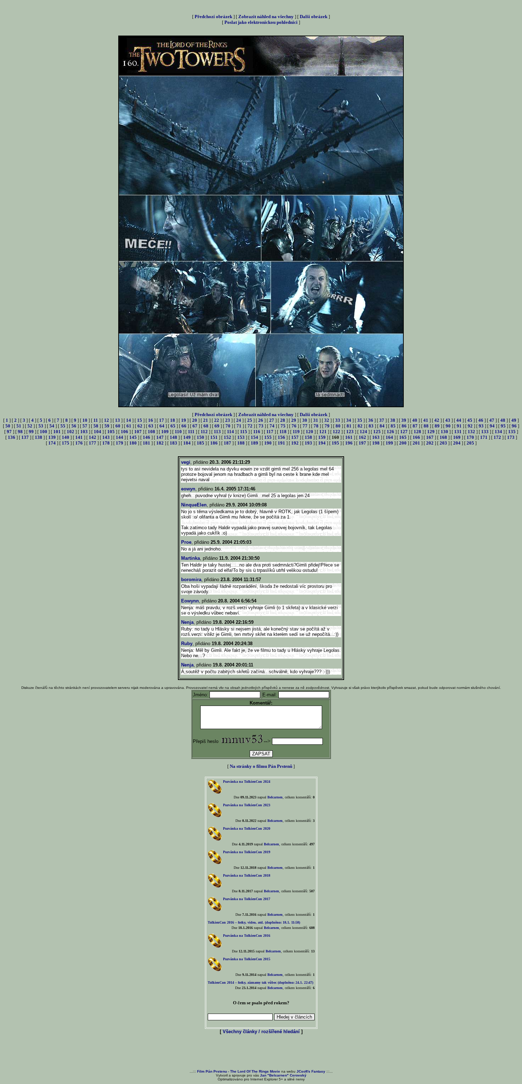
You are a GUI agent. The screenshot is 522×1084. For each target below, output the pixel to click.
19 (183, 420)
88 (426, 426)
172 (497, 437)
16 (150, 420)
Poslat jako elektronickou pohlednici (261, 22)
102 (70, 431)
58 (95, 426)
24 (238, 420)
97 (9, 431)
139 (52, 437)
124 (363, 431)
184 (187, 443)
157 (295, 437)
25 (249, 420)
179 (119, 443)
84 (382, 426)
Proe (186, 542)
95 (503, 426)
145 (133, 437)
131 (458, 431)
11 (95, 420)
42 (436, 420)
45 (469, 420)
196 (349, 443)
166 (416, 437)
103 (84, 431)
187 (227, 443)
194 (322, 443)
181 (146, 443)
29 (293, 420)
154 (254, 437)
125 (377, 431)
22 (216, 420)
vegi (185, 462)
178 (106, 443)
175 (65, 443)
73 (261, 426)
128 (417, 431)
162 (362, 437)
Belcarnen (275, 797)
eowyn (188, 488)
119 (296, 431)
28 (282, 420)
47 (491, 420)
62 (139, 426)
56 (73, 426)
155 (268, 437)
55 (62, 426)
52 (29, 426)
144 (119, 437)
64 (161, 426)
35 (359, 420)
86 (404, 426)
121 (323, 431)
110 (178, 431)
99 (31, 431)
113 (217, 431)
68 (205, 426)
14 (128, 420)
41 (425, 420)
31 (315, 420)
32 (326, 420)
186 (214, 443)
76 (294, 426)
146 (146, 437)
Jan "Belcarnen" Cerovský (283, 1075)
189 (254, 443)
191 (281, 443)
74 (272, 426)
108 (151, 431)
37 (381, 420)
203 (443, 443)
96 (514, 426)
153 (241, 437)
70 (227, 426)
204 (457, 443)
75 (283, 426)
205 (470, 443)
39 (403, 420)
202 (430, 443)
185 (200, 443)
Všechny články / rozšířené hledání (261, 1031)
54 (51, 426)
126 (390, 431)
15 (139, 420)
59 (106, 426)
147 (160, 437)
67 (194, 426)
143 (106, 437)
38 (392, 420)
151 (214, 437)
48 (502, 420)
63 (150, 426)
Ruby (186, 643)
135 (512, 431)
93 (481, 426)
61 (128, 426)
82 (360, 426)
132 (471, 431)
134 (498, 431)
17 (161, 420)
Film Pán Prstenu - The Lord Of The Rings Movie (238, 1071)
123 (350, 431)
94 (492, 426)
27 (271, 420)
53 (40, 426)
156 (281, 437)
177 (92, 443)
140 (65, 437)
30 (304, 420)
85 (393, 426)
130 (444, 431)
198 (376, 443)
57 (84, 426)
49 (513, 420)
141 (79, 437)
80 (338, 426)
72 (250, 426)
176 (79, 443)
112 (204, 431)
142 (92, 437)
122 (336, 431)
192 (295, 443)
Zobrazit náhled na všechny (266, 16)
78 (316, 426)
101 (57, 431)
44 (458, 420)
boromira (191, 579)
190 (268, 443)
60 (117, 426)
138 (38, 437)
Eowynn (190, 601)
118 (283, 431)
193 (308, 443)
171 (484, 437)
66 (183, 426)
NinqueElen (194, 505)
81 (349, 426)
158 (308, 437)
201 (416, 443)
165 (403, 437)
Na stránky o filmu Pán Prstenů (261, 766)
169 (457, 437)
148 (173, 437)
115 (243, 431)
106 (124, 431)
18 (172, 420)
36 (370, 420)
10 (84, 420)
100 (43, 431)
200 (403, 443)
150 (200, 437)
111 (191, 431)
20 (194, 420)
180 (133, 443)
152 (227, 437)
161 (349, 437)
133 (485, 431)
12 (106, 420)
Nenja (187, 622)
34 (348, 420)
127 (404, 431)
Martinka (190, 558)
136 (11, 437)
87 (415, 426)
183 (173, 443)
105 (111, 431)
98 (20, 431)
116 (256, 431)
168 (443, 437)
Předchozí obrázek (213, 16)
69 (216, 426)
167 (430, 437)
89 (437, 426)
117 (269, 431)
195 (335, 443)
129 (431, 431)
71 (238, 426)
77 (305, 426)
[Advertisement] (261, 1052)
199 (389, 443)
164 (389, 437)
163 (376, 437)
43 (447, 420)
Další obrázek (313, 16)
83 (371, 426)
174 (52, 443)
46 (480, 420)
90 (448, 426)
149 (187, 437)
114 (230, 431)
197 (362, 443)
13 (117, 420)
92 (470, 426)
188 (241, 443)
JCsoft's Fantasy (311, 1071)
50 (7, 426)
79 (327, 426)
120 (309, 431)
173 (511, 437)
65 (172, 426)
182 (160, 443)
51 (18, 426)
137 (25, 437)
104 (97, 431)
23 (227, 420)
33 (337, 420)
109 (165, 431)
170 (470, 437)
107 (138, 431)
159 (322, 437)
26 (260, 420)
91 (459, 426)
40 (414, 420)
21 (205, 420)
